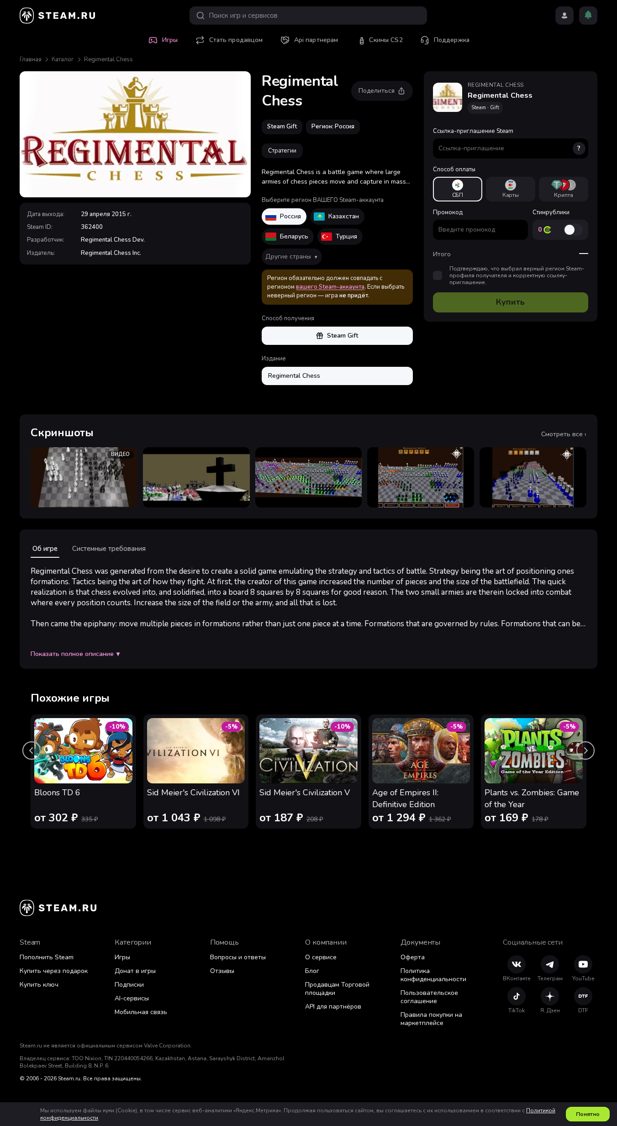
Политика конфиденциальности (433, 975)
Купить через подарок (54, 971)
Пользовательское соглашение (429, 997)
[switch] (573, 230)
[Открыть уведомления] (588, 15)
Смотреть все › (563, 434)
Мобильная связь (141, 1012)
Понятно (588, 1114)
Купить (510, 302)
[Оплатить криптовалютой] (563, 189)
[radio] (457, 189)
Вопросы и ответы (238, 957)
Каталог (63, 59)
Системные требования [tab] (109, 548)
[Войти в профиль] (564, 15)
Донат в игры (135, 971)
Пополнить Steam (47, 957)
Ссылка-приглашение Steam (507, 140)
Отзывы (222, 971)
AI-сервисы (132, 998)
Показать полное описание (75, 654)
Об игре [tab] (45, 548)
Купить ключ (39, 984)
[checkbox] (437, 275)
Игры (122, 957)
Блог (312, 971)
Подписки (129, 984)
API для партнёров (333, 1006)
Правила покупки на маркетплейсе (431, 1018)
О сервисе (321, 957)
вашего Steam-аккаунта (330, 287)
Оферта (413, 957)
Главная (31, 59)
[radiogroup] (510, 189)
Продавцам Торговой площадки (337, 988)
